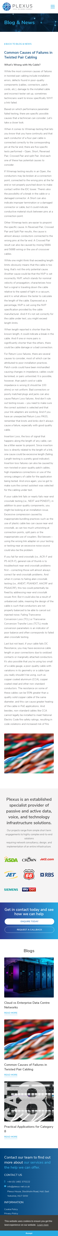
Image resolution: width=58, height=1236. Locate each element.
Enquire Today (29, 921)
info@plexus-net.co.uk (18, 1187)
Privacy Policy (11, 1214)
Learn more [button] (43, 1225)
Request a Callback (29, 930)
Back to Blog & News (18, 44)
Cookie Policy (11, 1209)
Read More (10, 1013)
